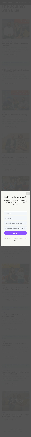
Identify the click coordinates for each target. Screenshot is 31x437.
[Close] (28, 193)
